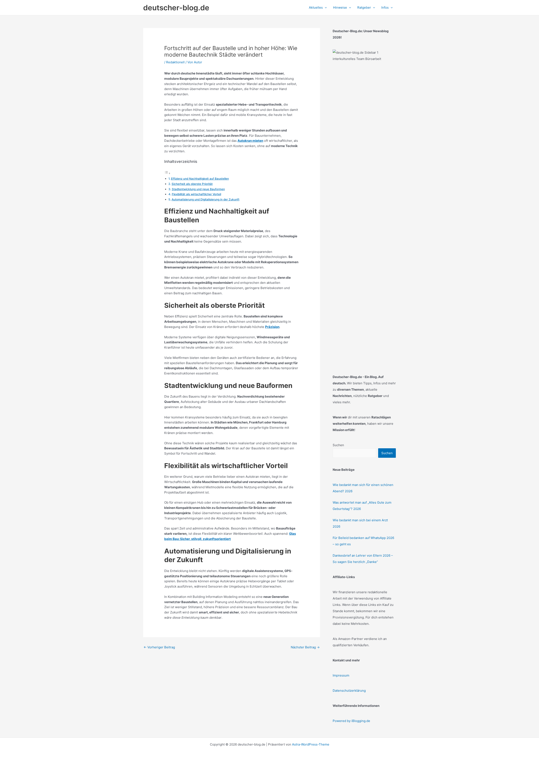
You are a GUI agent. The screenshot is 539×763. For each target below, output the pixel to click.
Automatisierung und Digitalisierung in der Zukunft (205, 199)
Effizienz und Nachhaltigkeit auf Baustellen (200, 178)
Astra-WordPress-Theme (310, 744)
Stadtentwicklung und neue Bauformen (198, 189)
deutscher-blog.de (176, 7)
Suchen (338, 445)
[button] (325, 7)
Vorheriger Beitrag (159, 647)
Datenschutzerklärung (349, 691)
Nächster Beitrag (305, 647)
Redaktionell (175, 62)
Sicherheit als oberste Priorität (192, 184)
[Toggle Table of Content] (167, 173)
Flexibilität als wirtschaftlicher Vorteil (196, 194)
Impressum (341, 675)
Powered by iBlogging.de (351, 721)
